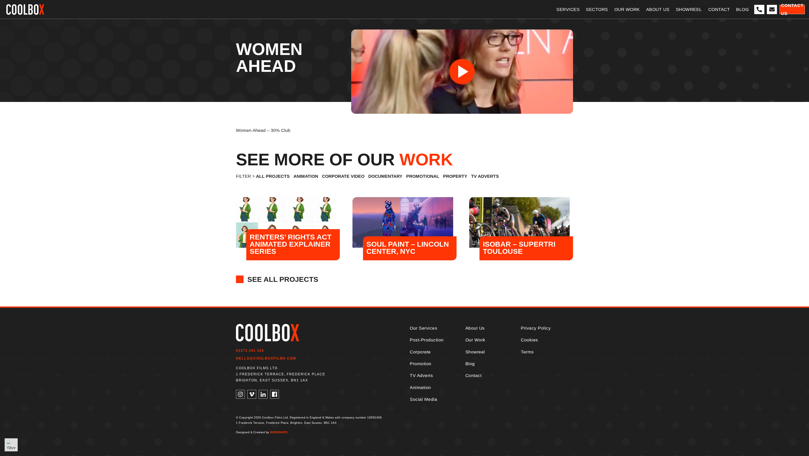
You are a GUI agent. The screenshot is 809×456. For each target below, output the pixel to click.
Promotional (422, 176)
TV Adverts (485, 176)
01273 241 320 (250, 350)
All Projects (273, 176)
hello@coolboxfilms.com (266, 358)
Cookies (529, 339)
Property (455, 176)
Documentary (385, 176)
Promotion (420, 363)
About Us (658, 9)
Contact (719, 9)
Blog (742, 9)
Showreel (475, 351)
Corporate (420, 351)
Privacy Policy (536, 328)
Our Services (423, 328)
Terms (527, 351)
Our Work (627, 9)
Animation (305, 176)
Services (568, 9)
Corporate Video (343, 176)
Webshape (279, 432)
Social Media (423, 399)
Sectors (597, 9)
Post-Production (427, 339)
